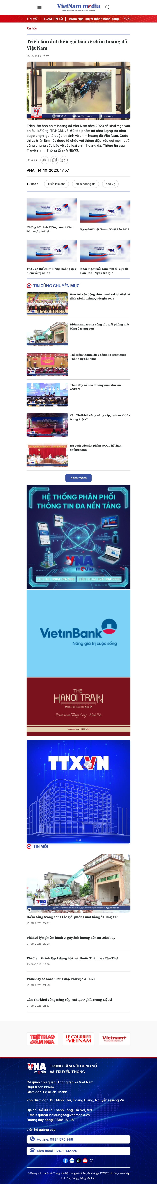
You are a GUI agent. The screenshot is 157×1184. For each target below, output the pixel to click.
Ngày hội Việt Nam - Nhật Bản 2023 (104, 229)
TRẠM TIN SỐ (53, 18)
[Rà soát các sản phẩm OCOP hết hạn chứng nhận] (47, 455)
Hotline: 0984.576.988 (55, 1139)
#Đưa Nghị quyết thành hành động (91, 18)
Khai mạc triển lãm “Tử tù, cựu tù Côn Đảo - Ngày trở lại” (104, 271)
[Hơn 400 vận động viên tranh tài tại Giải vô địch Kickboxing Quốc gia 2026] (47, 304)
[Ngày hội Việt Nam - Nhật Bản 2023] (105, 211)
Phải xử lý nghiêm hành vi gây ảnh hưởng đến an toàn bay (71, 937)
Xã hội (32, 28)
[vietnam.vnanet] (114, 1038)
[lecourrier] (42, 1038)
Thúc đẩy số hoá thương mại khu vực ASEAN (61, 979)
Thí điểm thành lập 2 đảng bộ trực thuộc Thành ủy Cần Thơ (72, 958)
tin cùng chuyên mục (56, 285)
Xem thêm (78, 478)
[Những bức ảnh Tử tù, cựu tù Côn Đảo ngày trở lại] (52, 209)
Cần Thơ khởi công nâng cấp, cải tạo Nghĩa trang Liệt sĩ (69, 999)
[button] (77, 840)
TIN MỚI (32, 18)
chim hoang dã (85, 184)
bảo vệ (110, 184)
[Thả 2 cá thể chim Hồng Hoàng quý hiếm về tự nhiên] (52, 251)
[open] (39, 7)
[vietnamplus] (78, 1038)
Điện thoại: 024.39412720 (57, 1151)
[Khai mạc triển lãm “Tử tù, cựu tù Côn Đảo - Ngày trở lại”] (105, 251)
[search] (117, 7)
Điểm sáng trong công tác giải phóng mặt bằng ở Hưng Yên (73, 917)
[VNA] (65, 1162)
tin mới (40, 846)
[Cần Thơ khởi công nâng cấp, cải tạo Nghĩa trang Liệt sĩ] (47, 425)
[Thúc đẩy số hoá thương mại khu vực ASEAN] (47, 394)
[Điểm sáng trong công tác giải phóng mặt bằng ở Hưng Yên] (47, 334)
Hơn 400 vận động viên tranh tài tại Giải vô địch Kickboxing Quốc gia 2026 (100, 296)
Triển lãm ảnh (56, 184)
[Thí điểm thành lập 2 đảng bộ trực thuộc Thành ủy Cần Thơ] (47, 364)
